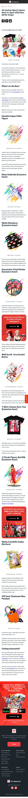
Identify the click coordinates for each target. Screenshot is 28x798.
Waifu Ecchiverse (20, 757)
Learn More (12, 326)
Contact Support (5, 776)
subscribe (11, 668)
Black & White (5, 763)
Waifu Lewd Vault (20, 752)
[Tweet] (6, 20)
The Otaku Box (16, 92)
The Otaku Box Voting (7, 771)
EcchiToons (4, 757)
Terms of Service (20, 769)
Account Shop (5, 769)
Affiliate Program (5, 773)
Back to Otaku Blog (8, 6)
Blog (17, 755)
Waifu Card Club (5, 755)
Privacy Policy (19, 771)
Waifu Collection (5, 759)
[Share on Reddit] (10, 20)
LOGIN (14, 744)
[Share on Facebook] (3, 20)
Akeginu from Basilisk (8, 503)
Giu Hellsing (4, 761)
